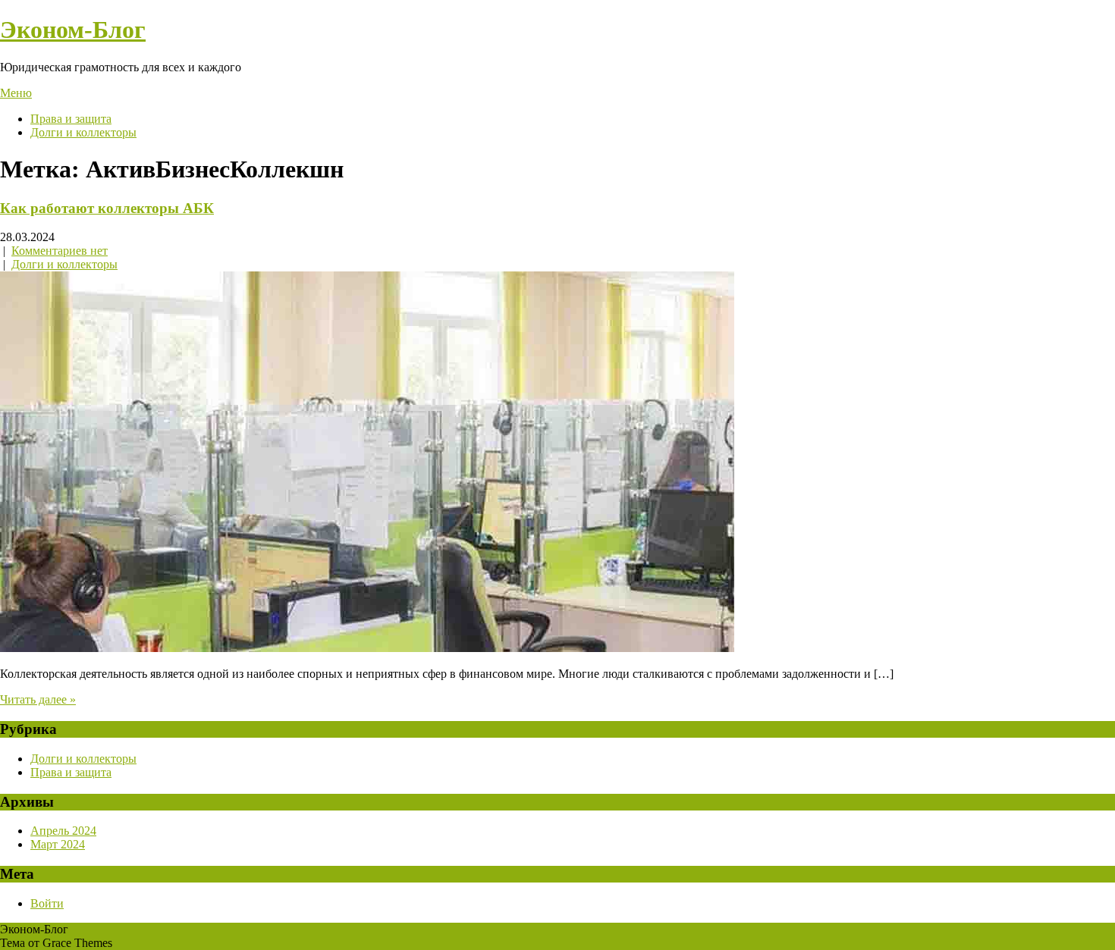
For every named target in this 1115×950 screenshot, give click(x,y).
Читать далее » (38, 699)
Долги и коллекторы (83, 132)
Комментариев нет (59, 250)
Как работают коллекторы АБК (107, 208)
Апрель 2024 (63, 830)
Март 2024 (57, 844)
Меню (16, 92)
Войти (47, 903)
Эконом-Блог (73, 29)
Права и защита (71, 118)
